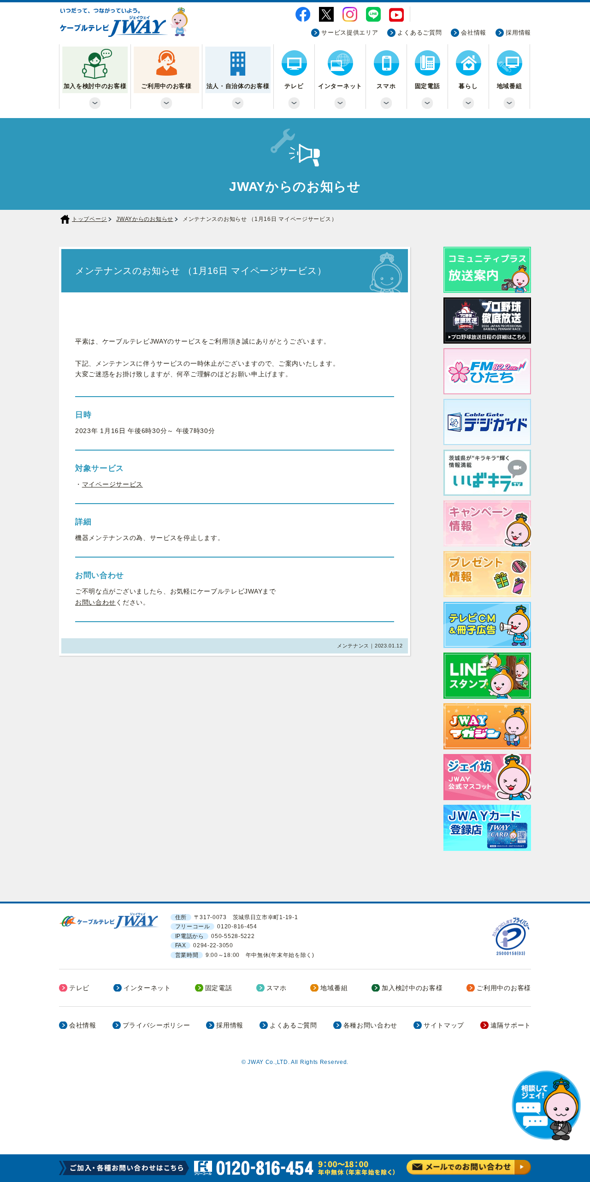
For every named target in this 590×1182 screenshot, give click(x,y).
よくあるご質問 (419, 32)
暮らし (468, 86)
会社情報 (473, 32)
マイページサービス (112, 484)
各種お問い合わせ (370, 1025)
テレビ (293, 86)
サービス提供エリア (349, 32)
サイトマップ (444, 1025)
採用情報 (518, 32)
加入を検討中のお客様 (95, 86)
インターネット (340, 86)
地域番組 (509, 86)
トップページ (89, 219)
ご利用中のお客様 (166, 86)
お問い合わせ (95, 602)
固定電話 (427, 86)
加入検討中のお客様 (412, 988)
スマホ (386, 86)
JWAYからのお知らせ (144, 219)
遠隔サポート (510, 1025)
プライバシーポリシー (156, 1025)
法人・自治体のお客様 (238, 86)
